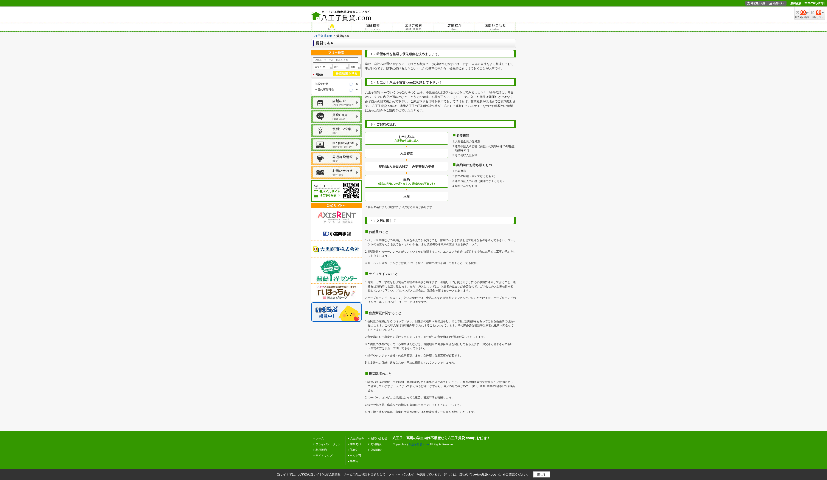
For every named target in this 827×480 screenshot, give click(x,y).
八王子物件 (357, 438)
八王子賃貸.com (322, 35)
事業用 (354, 461)
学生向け (355, 444)
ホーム (320, 438)
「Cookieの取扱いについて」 (485, 474)
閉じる (541, 474)
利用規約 (321, 449)
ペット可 (355, 455)
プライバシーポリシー (330, 444)
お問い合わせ (378, 438)
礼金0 (353, 449)
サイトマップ (324, 455)
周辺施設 (376, 444)
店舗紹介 (376, 449)
